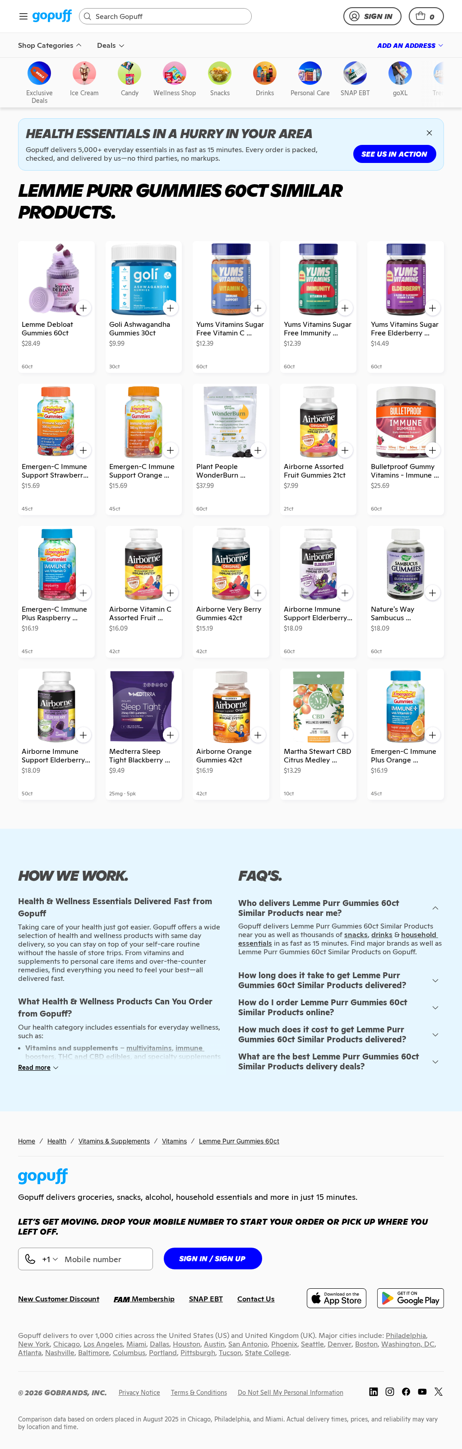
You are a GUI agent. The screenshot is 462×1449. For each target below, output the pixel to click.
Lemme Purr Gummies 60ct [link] (239, 1141)
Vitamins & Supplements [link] (114, 1141)
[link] (52, 16)
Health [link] (56, 1141)
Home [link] (26, 1141)
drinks (382, 934)
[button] (426, 16)
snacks (356, 934)
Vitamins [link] (174, 1141)
